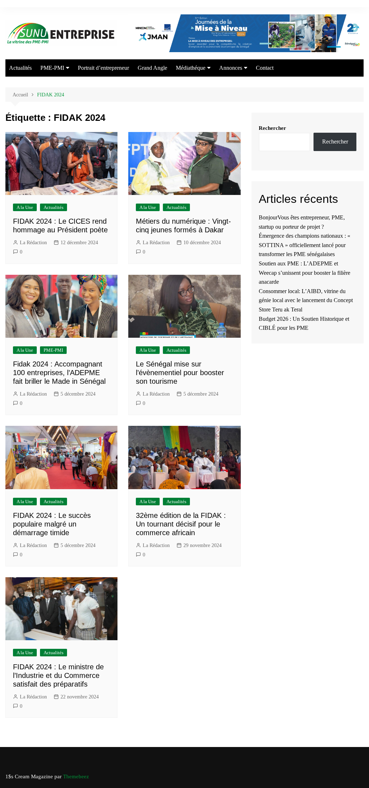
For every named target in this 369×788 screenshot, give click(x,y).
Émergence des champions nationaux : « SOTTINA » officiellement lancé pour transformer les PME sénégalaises (304, 245)
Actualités (20, 68)
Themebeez (76, 776)
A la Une (25, 207)
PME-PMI (52, 68)
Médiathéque (190, 68)
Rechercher (272, 128)
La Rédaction (33, 242)
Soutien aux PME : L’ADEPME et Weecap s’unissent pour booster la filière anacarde (304, 272)
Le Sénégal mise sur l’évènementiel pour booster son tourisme (180, 372)
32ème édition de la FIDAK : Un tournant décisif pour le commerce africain (181, 524)
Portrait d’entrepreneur (103, 68)
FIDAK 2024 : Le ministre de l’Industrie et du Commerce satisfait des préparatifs (58, 675)
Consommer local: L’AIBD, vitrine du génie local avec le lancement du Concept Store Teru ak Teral (306, 300)
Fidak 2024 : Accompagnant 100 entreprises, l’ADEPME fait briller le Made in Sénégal (59, 372)
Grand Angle (152, 68)
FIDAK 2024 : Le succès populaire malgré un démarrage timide (52, 524)
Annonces (230, 68)
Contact (265, 68)
